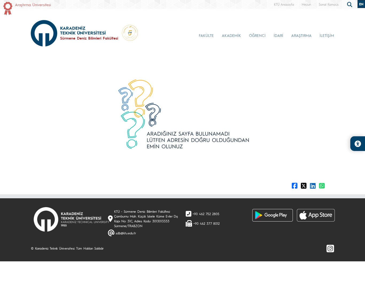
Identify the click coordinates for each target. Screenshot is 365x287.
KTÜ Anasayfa (284, 4)
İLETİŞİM (327, 35)
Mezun (306, 4)
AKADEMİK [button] (231, 35)
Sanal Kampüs (329, 4)
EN (361, 4)
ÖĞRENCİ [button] (257, 35)
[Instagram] (330, 248)
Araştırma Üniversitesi (33, 4)
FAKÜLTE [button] (206, 35)
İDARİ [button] (278, 35)
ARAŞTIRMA (301, 35)
